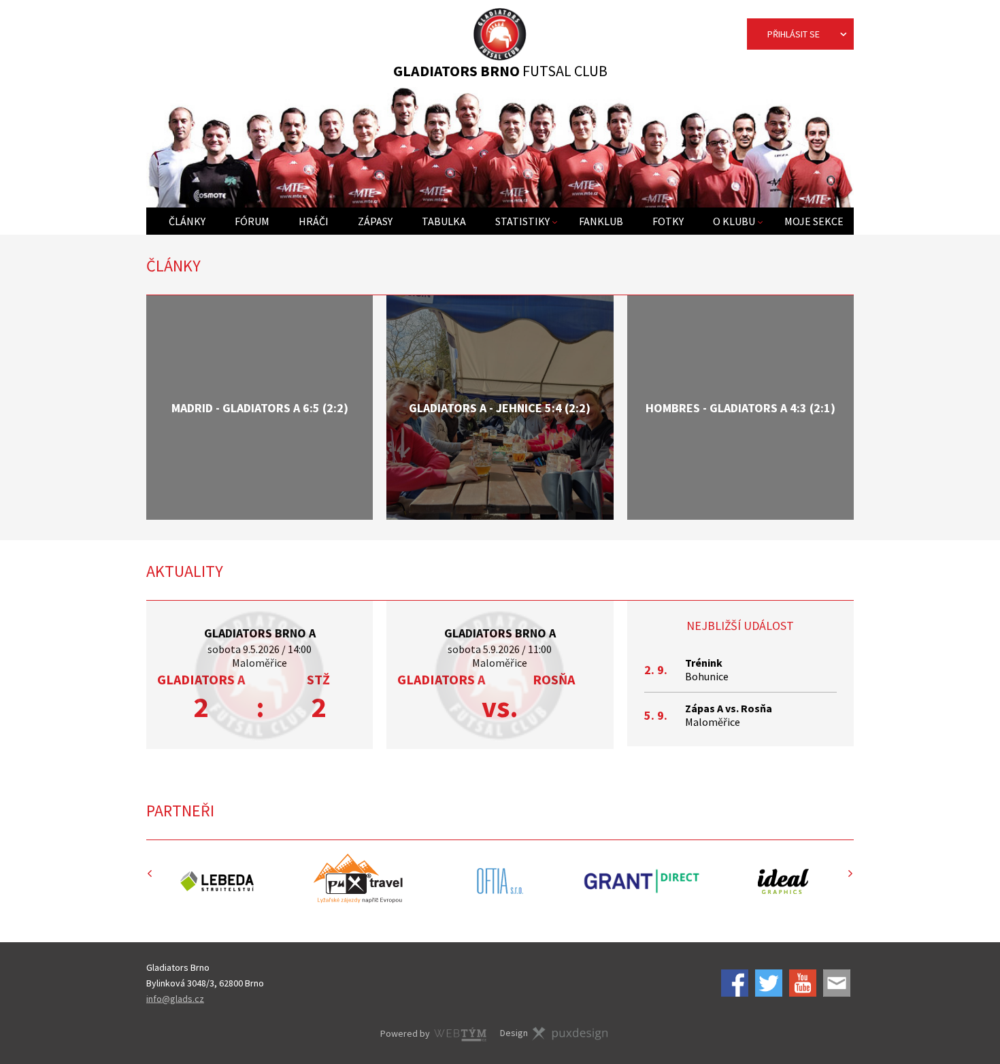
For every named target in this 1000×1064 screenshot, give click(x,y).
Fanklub (601, 221)
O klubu (734, 221)
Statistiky (522, 221)
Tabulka (444, 221)
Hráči (314, 221)
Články (187, 221)
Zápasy (375, 221)
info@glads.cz (175, 998)
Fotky (668, 221)
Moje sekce (814, 221)
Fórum (252, 221)
